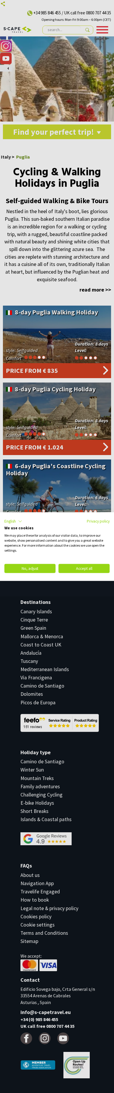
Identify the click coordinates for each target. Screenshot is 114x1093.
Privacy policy (98, 520)
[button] (13, 521)
